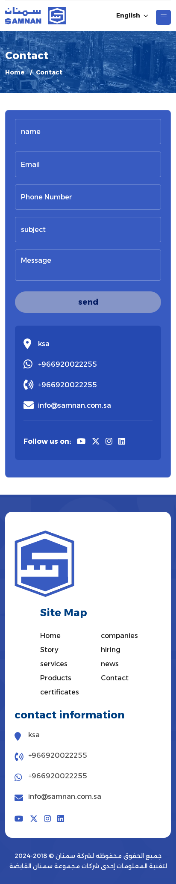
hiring (110, 650)
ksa (44, 344)
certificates (59, 692)
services (53, 664)
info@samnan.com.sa (74, 405)
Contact (115, 678)
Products (55, 678)
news (110, 664)
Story (49, 650)
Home (15, 72)
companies (119, 636)
